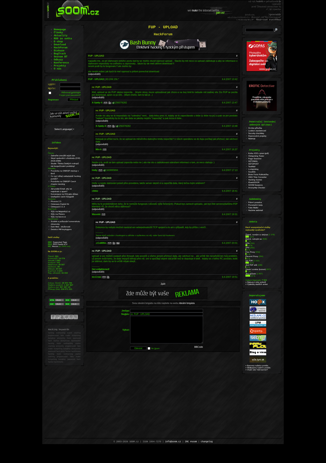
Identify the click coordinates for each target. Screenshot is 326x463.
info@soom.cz (173, 441)
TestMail (251, 166)
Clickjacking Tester (256, 156)
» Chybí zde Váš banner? (256, 370)
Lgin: (52, 84)
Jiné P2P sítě (251, 265)
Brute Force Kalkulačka (258, 174)
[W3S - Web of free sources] (258, 362)
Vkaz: (126, 329)
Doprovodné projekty (257, 136)
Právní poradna (255, 202)
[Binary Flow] (258, 347)
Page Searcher (254, 159)
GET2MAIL (253, 161)
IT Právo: (52, 186)
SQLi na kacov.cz (58, 217)
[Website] (110, 102)
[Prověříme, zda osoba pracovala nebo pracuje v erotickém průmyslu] (262, 110)
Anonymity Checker (256, 188)
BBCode (198, 347)
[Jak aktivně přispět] (64, 117)
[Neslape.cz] (258, 319)
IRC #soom (191, 441)
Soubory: (52, 199)
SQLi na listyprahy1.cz (60, 211)
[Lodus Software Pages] (258, 326)
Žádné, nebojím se (253, 239)
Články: (51, 153)
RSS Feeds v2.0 (60, 244)
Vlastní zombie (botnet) (255, 269)
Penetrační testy (255, 205)
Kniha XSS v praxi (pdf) (258, 153)
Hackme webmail (255, 210)
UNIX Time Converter (257, 177)
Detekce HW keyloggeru (61, 229)
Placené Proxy (251, 256)
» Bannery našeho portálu (256, 366)
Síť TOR (249, 261)
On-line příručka (255, 128)
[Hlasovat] (247, 237)
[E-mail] (105, 102)
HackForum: (53, 219)
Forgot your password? (70, 95)
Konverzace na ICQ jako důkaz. (64, 194)
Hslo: (52, 88)
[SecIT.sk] (258, 340)
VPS (247, 248)
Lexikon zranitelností (257, 131)
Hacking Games (255, 180)
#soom (55, 246)
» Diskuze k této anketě (255, 282)
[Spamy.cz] (258, 333)
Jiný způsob (250, 274)
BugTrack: (52, 209)
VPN (247, 243)
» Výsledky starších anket (256, 284)
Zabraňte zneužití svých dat (63, 156)
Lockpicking (253, 169)
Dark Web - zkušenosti (60, 227)
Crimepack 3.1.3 (58, 207)
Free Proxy (250, 252)
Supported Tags (60, 242)
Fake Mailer (253, 208)
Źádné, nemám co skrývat (256, 235)
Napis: (125, 314)
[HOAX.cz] (258, 304)
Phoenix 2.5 (56, 201)
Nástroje (251, 139)
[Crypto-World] (258, 312)
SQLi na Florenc (58, 214)
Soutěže (252, 172)
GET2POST (253, 164)
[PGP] (118, 243)
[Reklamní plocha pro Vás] (163, 298)
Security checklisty (256, 133)
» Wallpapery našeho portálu (258, 368)
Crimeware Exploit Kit (60, 204)
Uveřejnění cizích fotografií (62, 197)
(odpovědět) (94, 74)
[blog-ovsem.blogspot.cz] (258, 355)
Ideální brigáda (187, 303)
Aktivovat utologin (71, 92)
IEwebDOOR (253, 182)
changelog (207, 441)
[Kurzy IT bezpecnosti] (261, 70)
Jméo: (125, 310)
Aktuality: (52, 168)
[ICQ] (113, 102)
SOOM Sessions (255, 185)
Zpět (163, 284)
